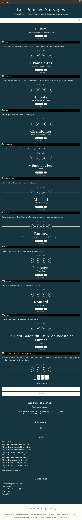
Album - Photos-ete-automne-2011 (14, 455)
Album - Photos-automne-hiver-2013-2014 (17, 450)
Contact (58, 514)
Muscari (41, 199)
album (58, 237)
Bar (38, 305)
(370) (6, 491)
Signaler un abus (66, 514)
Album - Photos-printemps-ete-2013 (15, 465)
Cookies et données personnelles (48, 517)
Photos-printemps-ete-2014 (11, 470)
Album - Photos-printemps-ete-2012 (15, 463)
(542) (13, 484)
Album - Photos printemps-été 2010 (14, 460)
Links (4, 468)
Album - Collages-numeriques (12, 442)
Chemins (51, 32)
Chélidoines (41, 131)
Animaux (42, 305)
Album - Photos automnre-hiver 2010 (15, 452)
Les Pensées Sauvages (41, 9)
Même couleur (41, 165)
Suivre (41, 29)
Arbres (39, 271)
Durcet (41, 343)
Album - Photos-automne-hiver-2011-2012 (17, 444)
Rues (38, 237)
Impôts (41, 97)
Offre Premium (34, 517)
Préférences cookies (62, 517)
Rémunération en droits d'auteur (21, 517)
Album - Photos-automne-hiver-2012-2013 (17, 447)
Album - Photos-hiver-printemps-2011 (15, 457)
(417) (12, 489)
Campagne (41, 267)
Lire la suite (41, 50)
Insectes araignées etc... (35, 32)
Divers (46, 32)
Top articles (51, 514)
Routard (41, 302)
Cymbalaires (41, 63)
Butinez (41, 233)
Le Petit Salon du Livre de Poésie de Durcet (41, 338)
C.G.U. (74, 514)
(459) (7, 486)
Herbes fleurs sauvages (38, 66)
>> (47, 377)
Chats (41, 169)
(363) (6, 494)
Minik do (38, 414)
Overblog (53, 509)
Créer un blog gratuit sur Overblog (38, 514)
